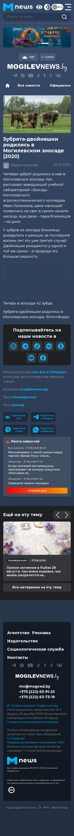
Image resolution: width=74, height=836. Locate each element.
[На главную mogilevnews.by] (18, 7)
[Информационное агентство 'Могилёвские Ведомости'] (37, 67)
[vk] (49, 346)
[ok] (61, 346)
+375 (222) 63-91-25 (37, 692)
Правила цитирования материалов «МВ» (36, 742)
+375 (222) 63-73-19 (37, 697)
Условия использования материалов (32, 722)
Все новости (29, 85)
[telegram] (25, 346)
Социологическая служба (35, 649)
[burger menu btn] (68, 7)
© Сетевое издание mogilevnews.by (32, 705)
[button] (28, 43)
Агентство (18, 632)
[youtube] (31, 358)
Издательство (22, 641)
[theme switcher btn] (47, 7)
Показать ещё (37, 490)
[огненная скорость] (37, 37)
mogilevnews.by (34, 389)
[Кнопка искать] (64, 16)
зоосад (17, 405)
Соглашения (16, 738)
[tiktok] (37, 346)
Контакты (17, 657)
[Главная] (8, 85)
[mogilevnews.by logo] (37, 677)
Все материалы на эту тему (37, 587)
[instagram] (13, 346)
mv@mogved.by (34, 686)
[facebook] (43, 358)
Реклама (41, 632)
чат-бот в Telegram (49, 372)
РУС (60, 7)
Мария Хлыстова (24, 165)
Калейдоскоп (25, 397)
